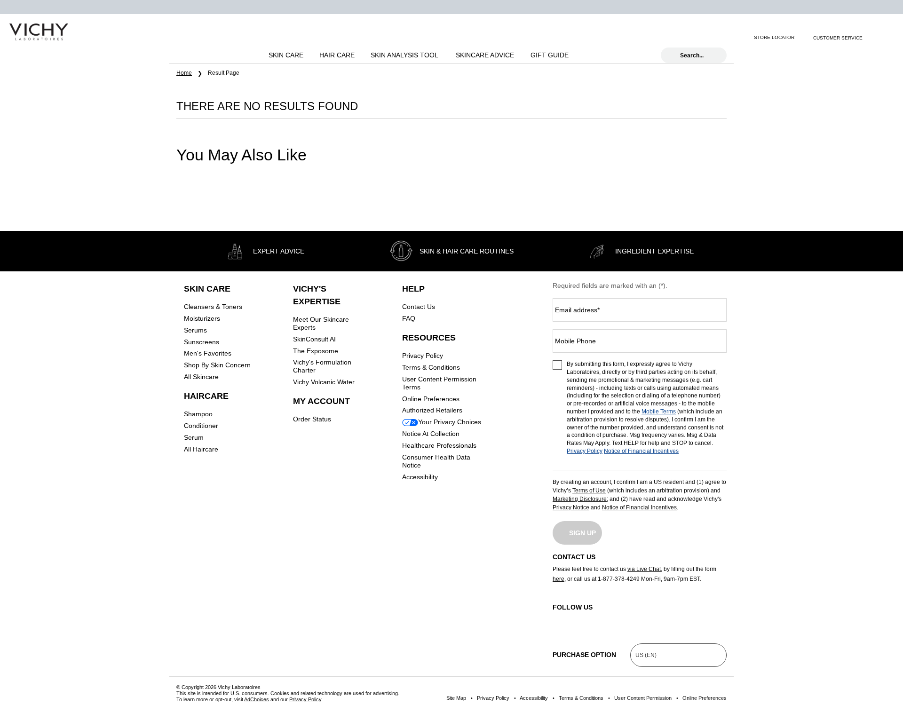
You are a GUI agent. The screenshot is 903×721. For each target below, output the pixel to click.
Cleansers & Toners (213, 306)
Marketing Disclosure (580, 499)
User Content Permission (643, 698)
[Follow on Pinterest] (724, 619)
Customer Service (838, 37)
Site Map (456, 698)
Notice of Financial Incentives (641, 451)
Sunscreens (201, 342)
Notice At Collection (430, 433)
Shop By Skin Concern (217, 365)
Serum (194, 437)
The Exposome (315, 351)
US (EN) (646, 655)
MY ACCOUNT (321, 401)
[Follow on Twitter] (642, 619)
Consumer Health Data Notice (436, 461)
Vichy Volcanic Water (324, 382)
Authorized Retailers (432, 410)
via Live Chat (644, 569)
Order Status (312, 419)
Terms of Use (589, 490)
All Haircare (201, 449)
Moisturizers (202, 318)
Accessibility (420, 477)
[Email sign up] (875, 37)
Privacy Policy (422, 355)
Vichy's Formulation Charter (322, 366)
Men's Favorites (207, 353)
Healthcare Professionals (439, 445)
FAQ (408, 318)
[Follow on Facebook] (601, 619)
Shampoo (198, 414)
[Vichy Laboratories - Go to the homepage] (38, 32)
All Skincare (201, 376)
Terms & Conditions (431, 367)
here (558, 579)
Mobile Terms (659, 411)
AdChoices (256, 699)
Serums (195, 330)
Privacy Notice (571, 507)
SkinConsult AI (314, 339)
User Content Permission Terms (439, 383)
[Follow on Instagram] (560, 619)
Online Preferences (430, 399)
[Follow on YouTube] (683, 619)
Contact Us (418, 306)
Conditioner (201, 425)
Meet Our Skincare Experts (321, 323)
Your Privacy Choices (449, 422)
